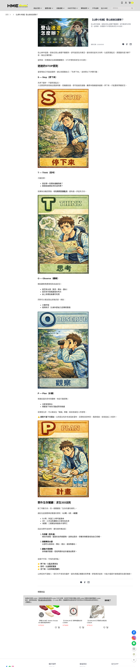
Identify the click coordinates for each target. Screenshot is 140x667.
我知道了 (108, 600)
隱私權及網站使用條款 (44, 600)
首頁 (7, 14)
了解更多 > (28, 602)
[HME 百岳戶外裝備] (17, 5)
